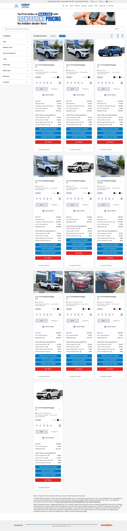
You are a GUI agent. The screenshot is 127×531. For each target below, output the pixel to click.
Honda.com (68, 526)
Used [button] (71, 6)
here (85, 511)
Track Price (49, 95)
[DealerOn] (18, 525)
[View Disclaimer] (51, 83)
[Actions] (59, 65)
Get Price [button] (48, 142)
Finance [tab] (54, 89)
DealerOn (38, 524)
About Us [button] (102, 6)
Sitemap (44, 524)
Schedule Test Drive (48, 137)
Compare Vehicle (44, 149)
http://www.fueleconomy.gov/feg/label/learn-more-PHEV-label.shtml (78, 502)
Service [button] (90, 6)
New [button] (66, 6)
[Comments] (60, 83)
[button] (61, 50)
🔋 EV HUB (110, 6)
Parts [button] (96, 6)
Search (117, 29)
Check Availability (48, 133)
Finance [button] (77, 6)
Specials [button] (84, 6)
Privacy (49, 524)
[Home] (63, 6)
